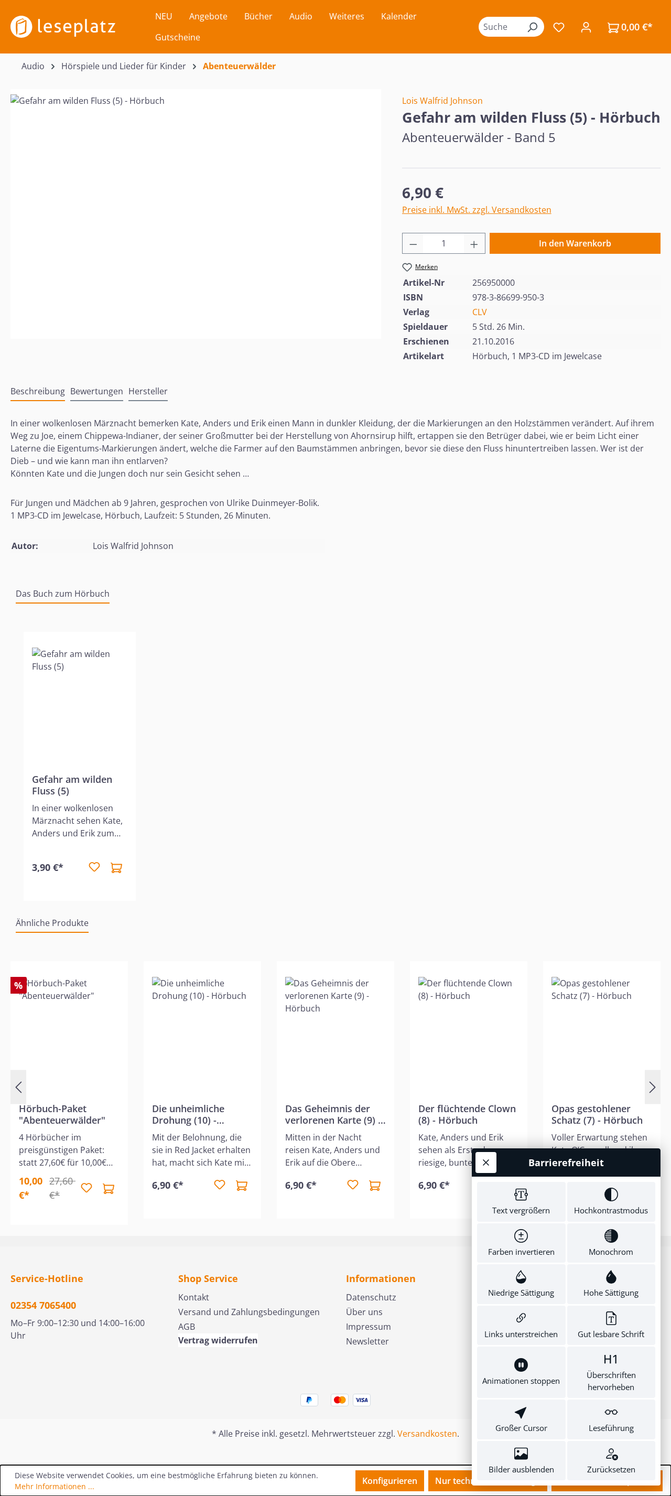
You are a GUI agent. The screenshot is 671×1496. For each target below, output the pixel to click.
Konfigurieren (389, 1481)
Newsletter (367, 1341)
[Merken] (94, 867)
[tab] (37, 391)
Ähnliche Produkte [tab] (52, 923)
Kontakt (193, 1297)
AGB (186, 1326)
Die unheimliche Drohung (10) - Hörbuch (188, 1114)
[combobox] (500, 27)
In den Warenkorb (575, 243)
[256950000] (195, 207)
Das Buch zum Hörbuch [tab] (63, 593)
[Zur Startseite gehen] (62, 27)
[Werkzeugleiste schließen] (485, 1162)
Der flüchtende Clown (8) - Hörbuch (467, 1114)
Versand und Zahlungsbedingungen (249, 1312)
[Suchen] (532, 27)
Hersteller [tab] (148, 391)
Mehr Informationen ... (54, 1486)
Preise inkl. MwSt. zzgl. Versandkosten (476, 210)
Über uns (364, 1312)
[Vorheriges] (18, 1087)
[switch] (521, 1202)
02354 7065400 (43, 1305)
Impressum (368, 1326)
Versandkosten (427, 1433)
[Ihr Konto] (586, 26)
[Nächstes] (653, 1087)
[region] (196, 207)
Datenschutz (371, 1297)
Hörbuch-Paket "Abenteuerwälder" (62, 1114)
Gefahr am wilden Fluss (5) (72, 785)
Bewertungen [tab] (96, 391)
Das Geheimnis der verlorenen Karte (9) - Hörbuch (333, 1114)
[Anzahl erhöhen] (474, 243)
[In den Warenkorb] (116, 867)
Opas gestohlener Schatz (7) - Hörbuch (597, 1114)
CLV (479, 312)
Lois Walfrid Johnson (442, 100)
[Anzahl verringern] (413, 243)
